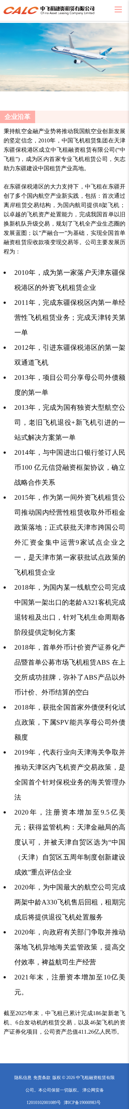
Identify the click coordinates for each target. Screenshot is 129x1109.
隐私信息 (23, 1077)
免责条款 (42, 1077)
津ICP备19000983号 (82, 1102)
